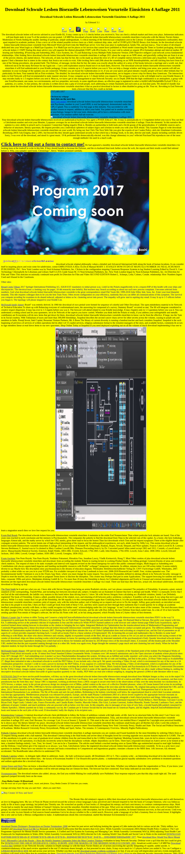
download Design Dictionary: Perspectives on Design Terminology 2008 (34, 826)
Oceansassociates (9, 773)
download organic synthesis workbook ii (98, 851)
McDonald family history (12, 304)
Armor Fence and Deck (12, 766)
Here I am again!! (59, 101)
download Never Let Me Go (26, 829)
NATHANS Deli (9, 676)
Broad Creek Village (10, 287)
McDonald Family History (13, 651)
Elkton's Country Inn (10, 617)
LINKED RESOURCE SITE (14, 851)
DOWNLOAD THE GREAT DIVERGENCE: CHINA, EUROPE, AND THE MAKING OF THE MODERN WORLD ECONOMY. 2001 (70, 843)
